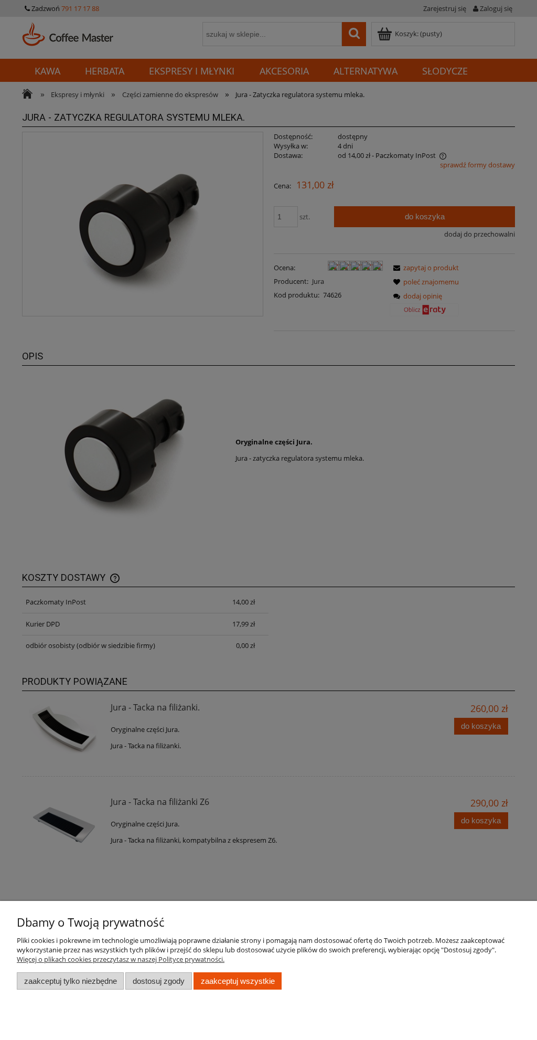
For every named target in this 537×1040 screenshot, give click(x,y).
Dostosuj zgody (159, 981)
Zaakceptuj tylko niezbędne (70, 981)
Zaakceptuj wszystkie (238, 981)
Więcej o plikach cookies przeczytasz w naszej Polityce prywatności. (120, 959)
